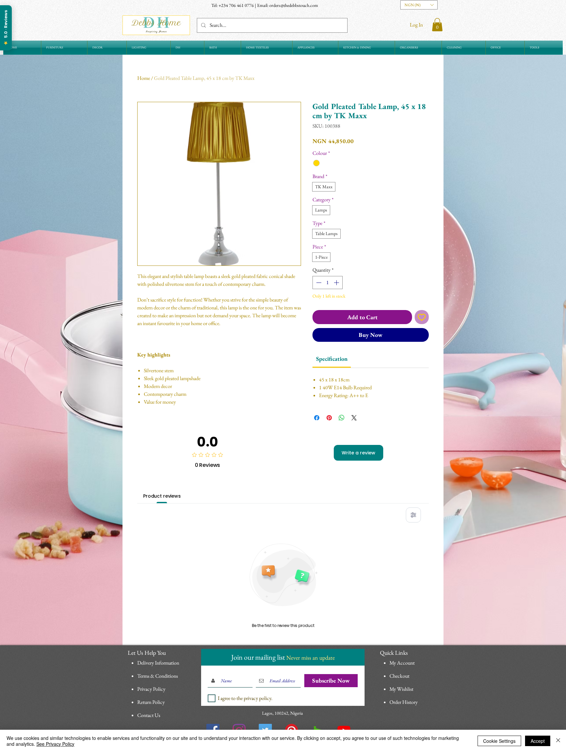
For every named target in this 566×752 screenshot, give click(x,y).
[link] (332, 358)
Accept (538, 741)
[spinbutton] (327, 282)
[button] (419, 4)
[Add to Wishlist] (422, 317)
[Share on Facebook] (317, 418)
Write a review (358, 452)
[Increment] (337, 282)
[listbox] (419, 4)
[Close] (558, 741)
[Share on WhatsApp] (342, 418)
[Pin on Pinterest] (329, 418)
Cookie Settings (499, 741)
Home (143, 78)
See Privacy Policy (55, 744)
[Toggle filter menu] (413, 515)
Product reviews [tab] (162, 496)
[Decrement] (318, 282)
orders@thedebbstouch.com (293, 5)
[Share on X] (354, 418)
